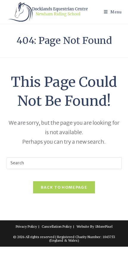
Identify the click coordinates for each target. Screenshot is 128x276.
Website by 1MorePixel (95, 226)
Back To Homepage (64, 187)
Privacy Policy (26, 226)
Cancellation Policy (57, 226)
